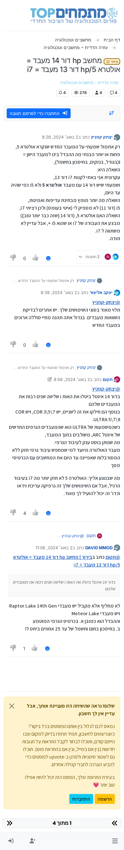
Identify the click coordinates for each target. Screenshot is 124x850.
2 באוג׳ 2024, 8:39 (59, 292)
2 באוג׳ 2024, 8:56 (72, 379)
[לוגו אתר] (74, 15)
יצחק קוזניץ (102, 137)
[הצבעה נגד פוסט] (13, 258)
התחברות (81, 799)
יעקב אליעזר (101, 292)
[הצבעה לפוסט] (36, 258)
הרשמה (105, 799)
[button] (114, 841)
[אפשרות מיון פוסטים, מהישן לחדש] (112, 113)
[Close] (11, 706)
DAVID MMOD (99, 547)
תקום (108, 379)
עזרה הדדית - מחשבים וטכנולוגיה (89, 82)
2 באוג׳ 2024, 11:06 (54, 547)
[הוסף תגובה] (48, 258)
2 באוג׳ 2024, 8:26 (60, 137)
